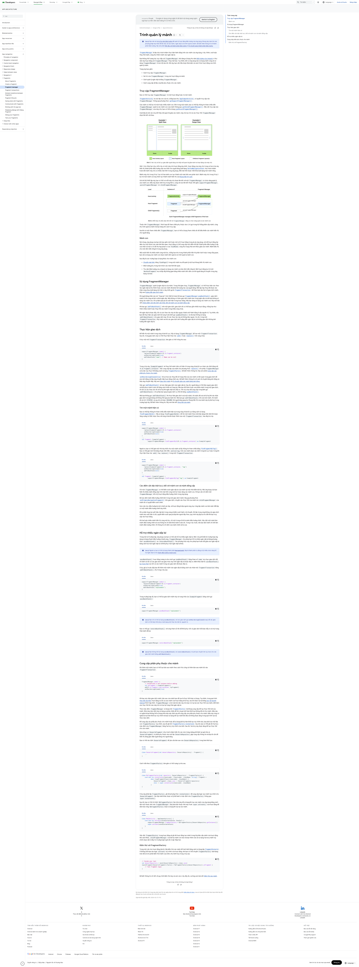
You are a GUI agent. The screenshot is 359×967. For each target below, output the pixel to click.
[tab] (144, 346)
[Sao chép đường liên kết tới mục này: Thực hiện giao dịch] (162, 330)
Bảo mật (29, 935)
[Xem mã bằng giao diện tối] (216, 349)
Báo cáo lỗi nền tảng (310, 929)
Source (29, 938)
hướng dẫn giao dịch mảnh (154, 292)
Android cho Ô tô (143, 938)
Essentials (23, 2)
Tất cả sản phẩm (97, 954)
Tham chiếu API (253, 935)
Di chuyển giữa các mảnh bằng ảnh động (186, 381)
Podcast (29, 947)
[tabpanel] (179, 355)
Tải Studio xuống (253, 938)
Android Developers (145, 28)
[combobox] (305, 2)
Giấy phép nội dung (189, 892)
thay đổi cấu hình (145, 701)
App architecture (9, 9)
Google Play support (310, 935)
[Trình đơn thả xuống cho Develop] (57, 2)
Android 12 (196, 944)
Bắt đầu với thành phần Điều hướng (176, 46)
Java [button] (151, 346)
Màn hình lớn (141, 929)
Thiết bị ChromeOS (143, 935)
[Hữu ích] (215, 28)
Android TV (141, 941)
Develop (52, 2)
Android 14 (196, 938)
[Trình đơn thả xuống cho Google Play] (72, 2)
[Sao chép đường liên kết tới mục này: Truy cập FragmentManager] (171, 91)
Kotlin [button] (144, 346)
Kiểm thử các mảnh (210, 876)
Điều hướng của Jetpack (205, 59)
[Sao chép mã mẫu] (218, 349)
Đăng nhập (353, 2)
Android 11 (196, 947)
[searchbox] (12, 16)
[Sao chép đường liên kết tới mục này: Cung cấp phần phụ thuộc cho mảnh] (180, 663)
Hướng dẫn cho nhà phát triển (257, 932)
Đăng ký (337, 962)
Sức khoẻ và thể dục (89, 935)
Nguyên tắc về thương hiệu (54, 962)
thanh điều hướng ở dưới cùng (167, 553)
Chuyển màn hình (149, 262)
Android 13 (196, 941)
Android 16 (196, 932)
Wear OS (140, 932)
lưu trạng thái (144, 564)
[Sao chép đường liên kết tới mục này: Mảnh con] (150, 238)
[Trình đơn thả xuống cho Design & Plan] (44, 2)
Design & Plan (38, 2)
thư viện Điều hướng (166, 41)
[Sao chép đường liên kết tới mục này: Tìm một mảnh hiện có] (161, 408)
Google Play (66, 2)
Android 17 (196, 929)
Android (29, 929)
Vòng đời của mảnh (184, 402)
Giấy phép (41, 962)
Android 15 (196, 935)
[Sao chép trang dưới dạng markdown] (180, 35)
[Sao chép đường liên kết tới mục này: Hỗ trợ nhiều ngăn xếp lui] (168, 533)
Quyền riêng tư (87, 941)
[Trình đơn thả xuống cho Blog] (85, 2)
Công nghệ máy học (89, 932)
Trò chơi (85, 929)
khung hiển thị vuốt (186, 177)
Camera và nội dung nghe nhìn (92, 938)
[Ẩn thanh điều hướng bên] (22, 964)
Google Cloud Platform (81, 954)
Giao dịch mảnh (165, 381)
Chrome (59, 954)
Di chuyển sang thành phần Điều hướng (201, 46)
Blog (81, 2)
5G (84, 944)
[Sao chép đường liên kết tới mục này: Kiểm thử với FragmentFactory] (168, 845)
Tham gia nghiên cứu (310, 938)
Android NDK (252, 941)
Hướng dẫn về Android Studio (257, 929)
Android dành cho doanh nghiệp (37, 932)
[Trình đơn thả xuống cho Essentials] (28, 2)
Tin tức (29, 941)
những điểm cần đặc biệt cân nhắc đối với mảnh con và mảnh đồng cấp (166, 303)
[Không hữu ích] (218, 28)
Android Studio (342, 2)
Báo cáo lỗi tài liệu (309, 932)
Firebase (68, 954)
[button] (11, 27)
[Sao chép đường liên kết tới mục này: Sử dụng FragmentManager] (171, 282)
